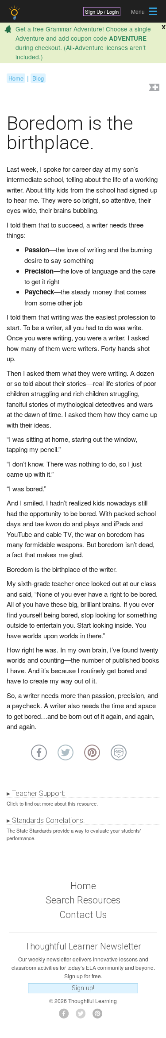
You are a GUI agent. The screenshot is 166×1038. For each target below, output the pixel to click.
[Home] (15, 12)
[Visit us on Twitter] (83, 1016)
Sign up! (83, 988)
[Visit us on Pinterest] (100, 1016)
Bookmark (153, 88)
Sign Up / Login (102, 11)
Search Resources (83, 900)
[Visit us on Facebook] (66, 1016)
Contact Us (83, 914)
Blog (38, 78)
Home (15, 78)
